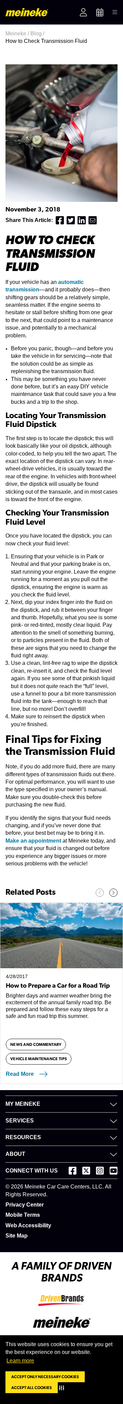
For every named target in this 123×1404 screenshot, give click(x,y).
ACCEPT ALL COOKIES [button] (31, 1388)
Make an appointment (33, 841)
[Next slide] (113, 893)
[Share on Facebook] (60, 220)
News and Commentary (36, 1044)
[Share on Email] (92, 220)
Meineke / (17, 33)
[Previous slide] (100, 893)
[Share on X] (71, 220)
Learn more (20, 1360)
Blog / (38, 33)
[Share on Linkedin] (82, 220)
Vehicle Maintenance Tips (38, 1059)
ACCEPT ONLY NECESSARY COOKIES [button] (45, 1377)
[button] (63, 1387)
